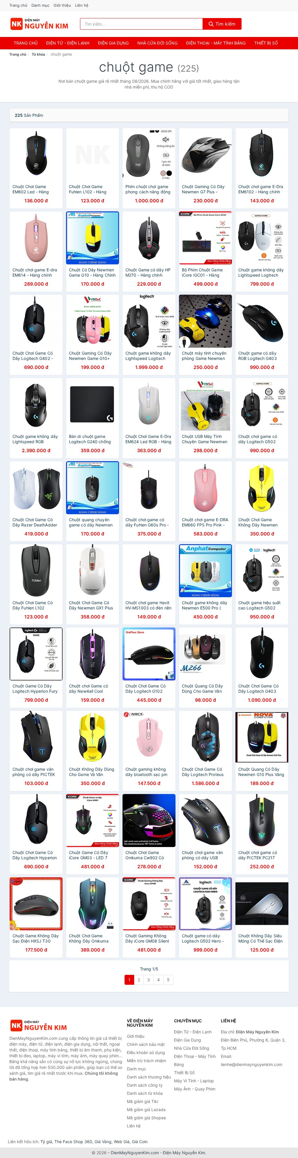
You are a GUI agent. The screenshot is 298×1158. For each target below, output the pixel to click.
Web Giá (122, 1141)
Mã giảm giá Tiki (142, 1101)
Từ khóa (38, 54)
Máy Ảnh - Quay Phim (194, 1088)
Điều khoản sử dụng (146, 1052)
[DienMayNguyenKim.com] (39, 24)
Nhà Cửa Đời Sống (157, 42)
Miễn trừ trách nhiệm (146, 1060)
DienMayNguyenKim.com (135, 1152)
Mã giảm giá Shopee (146, 1117)
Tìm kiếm (224, 24)
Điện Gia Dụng (113, 42)
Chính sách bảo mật (146, 1044)
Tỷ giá (46, 1141)
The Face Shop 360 (73, 1141)
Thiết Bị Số (266, 42)
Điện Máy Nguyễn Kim (184, 1152)
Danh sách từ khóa (145, 1093)
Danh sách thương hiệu (149, 1076)
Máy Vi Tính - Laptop (194, 1080)
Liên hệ (81, 5)
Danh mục (40, 5)
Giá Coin (140, 1141)
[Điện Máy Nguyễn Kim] (38, 1026)
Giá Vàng (103, 1141)
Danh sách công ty (145, 1085)
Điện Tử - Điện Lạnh (67, 42)
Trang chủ (18, 5)
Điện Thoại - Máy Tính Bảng (216, 42)
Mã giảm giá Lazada (146, 1109)
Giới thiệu (62, 5)
